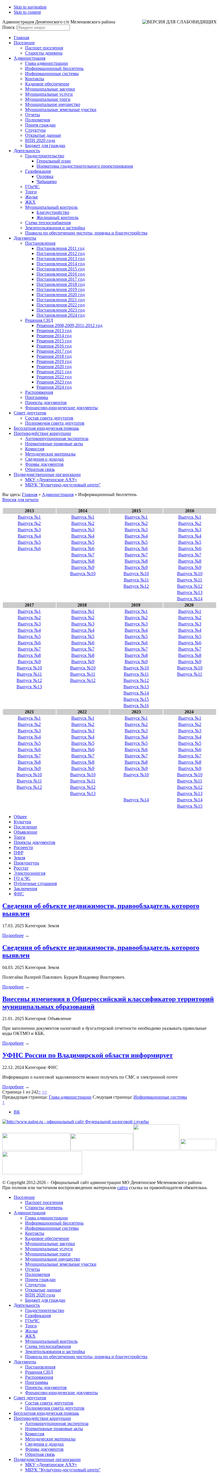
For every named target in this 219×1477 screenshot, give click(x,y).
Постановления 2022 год (60, 304)
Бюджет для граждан (45, 145)
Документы (25, 238)
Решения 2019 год (54, 361)
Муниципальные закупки (50, 89)
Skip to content (27, 12)
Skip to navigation (30, 7)
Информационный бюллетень (54, 68)
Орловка (44, 176)
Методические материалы (50, 453)
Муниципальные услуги (49, 94)
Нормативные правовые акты (54, 443)
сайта (122, 1187)
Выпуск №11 (136, 579)
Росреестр (23, 847)
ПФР (18, 852)
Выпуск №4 (29, 535)
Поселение (24, 42)
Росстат (21, 868)
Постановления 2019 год (60, 289)
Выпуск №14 (189, 598)
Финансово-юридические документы (61, 407)
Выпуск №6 (29, 548)
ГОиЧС (32, 186)
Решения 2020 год (54, 366)
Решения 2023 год (54, 382)
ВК (17, 1111)
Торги (31, 191)
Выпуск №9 (82, 567)
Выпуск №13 (189, 592)
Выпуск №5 (29, 542)
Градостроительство (44, 155)
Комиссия (34, 448)
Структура (35, 130)
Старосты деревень (43, 53)
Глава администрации (46, 63)
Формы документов (44, 464)
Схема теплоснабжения (48, 222)
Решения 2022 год (54, 376)
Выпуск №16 (136, 705)
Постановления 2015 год (60, 268)
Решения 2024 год (54, 387)
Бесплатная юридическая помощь (46, 428)
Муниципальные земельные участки (60, 109)
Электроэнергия (29, 873)
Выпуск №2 (29, 523)
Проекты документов (46, 402)
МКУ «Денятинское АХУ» (51, 479)
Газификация (38, 171)
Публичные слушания (35, 883)
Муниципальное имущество (52, 104)
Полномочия (37, 119)
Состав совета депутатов (49, 418)
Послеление (25, 826)
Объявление (25, 832)
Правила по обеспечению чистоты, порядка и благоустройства (86, 232)
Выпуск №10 (83, 573)
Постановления (40, 243)
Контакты (34, 78)
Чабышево (46, 181)
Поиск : (9, 27)
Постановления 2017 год (60, 279)
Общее (20, 816)
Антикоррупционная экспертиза (56, 438)
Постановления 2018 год (60, 284)
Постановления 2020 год (60, 294)
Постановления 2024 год (60, 315)
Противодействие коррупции (42, 433)
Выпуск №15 (136, 699)
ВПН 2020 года (40, 140)
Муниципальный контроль (51, 207)
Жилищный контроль (57, 217)
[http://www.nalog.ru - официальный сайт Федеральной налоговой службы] (75, 1121)
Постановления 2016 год (60, 274)
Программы (36, 397)
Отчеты (32, 114)
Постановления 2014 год (60, 263)
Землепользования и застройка (55, 227)
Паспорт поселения (44, 47)
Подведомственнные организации (47, 474)
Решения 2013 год (54, 330)
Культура (22, 821)
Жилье (31, 196)
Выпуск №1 (29, 517)
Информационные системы (52, 73)
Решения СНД (39, 320)
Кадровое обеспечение (47, 83)
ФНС (19, 893)
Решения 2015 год (54, 340)
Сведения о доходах (44, 459)
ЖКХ (30, 202)
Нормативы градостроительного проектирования (84, 166)
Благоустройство (52, 212)
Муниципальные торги (47, 99)
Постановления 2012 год (60, 253)
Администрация (29, 58)
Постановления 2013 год (60, 258)
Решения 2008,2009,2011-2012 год (69, 325)
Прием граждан (40, 125)
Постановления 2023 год (60, 310)
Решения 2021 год (54, 371)
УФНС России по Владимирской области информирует (87, 1055)
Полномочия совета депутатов (54, 423)
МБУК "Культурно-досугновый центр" (63, 484)
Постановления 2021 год (60, 299)
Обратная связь (40, 469)
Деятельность (27, 150)
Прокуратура (26, 862)
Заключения (25, 888)
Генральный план (53, 160)
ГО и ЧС (22, 878)
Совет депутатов (30, 412)
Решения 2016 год (54, 346)
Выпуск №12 (136, 586)
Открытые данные (43, 135)
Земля (19, 857)
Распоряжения (39, 392)
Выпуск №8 (82, 561)
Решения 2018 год (54, 356)
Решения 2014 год (54, 335)
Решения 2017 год (54, 351)
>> (44, 1091)
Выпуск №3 (29, 529)
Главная (21, 37)
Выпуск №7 (82, 554)
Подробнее (13, 935)
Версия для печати (20, 499)
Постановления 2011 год (60, 248)
